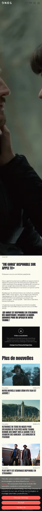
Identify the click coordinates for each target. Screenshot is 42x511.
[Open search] (35, 3)
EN (27, 3)
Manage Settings (21, 498)
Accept (21, 502)
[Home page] (7, 3)
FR (30, 3)
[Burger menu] (38, 3)
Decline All (21, 507)
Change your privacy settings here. (21, 345)
